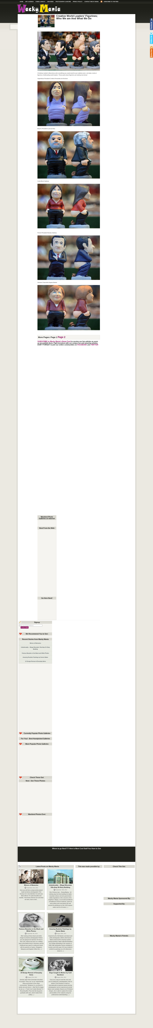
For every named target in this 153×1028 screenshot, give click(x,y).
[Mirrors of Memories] (31, 876)
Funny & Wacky (40, 1)
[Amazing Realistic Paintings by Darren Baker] (60, 920)
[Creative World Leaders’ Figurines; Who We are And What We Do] (46, 21)
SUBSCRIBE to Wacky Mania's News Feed (54, 341)
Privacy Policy (77, 1)
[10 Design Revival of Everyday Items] (31, 964)
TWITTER (94, 345)
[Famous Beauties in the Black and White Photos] (31, 920)
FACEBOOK (82, 345)
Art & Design (29, 1)
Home (21, 1)
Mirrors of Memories (35, 643)
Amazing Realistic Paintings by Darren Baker (35, 657)
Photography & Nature (63, 1)
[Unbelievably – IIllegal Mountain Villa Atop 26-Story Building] (60, 876)
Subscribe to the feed (111, 1)
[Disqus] (68, 373)
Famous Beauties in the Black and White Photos (35, 653)
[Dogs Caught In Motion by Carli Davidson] (60, 964)
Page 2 (61, 337)
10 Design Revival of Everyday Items (35, 661)
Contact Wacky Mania (91, 1)
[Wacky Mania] (39, 12)
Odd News (50, 1)
